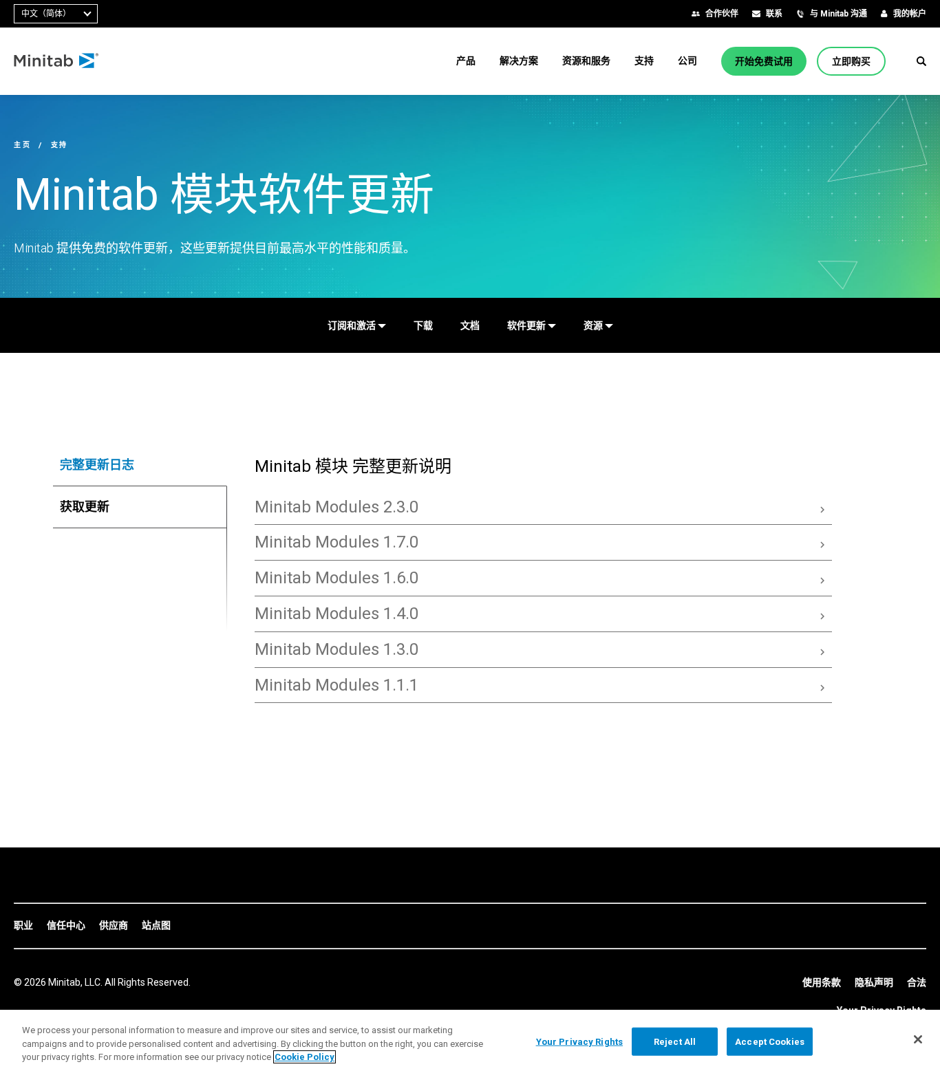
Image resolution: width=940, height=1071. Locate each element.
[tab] (140, 465)
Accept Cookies (769, 1041)
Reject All (675, 1041)
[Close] (918, 1039)
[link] (23, 926)
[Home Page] (57, 61)
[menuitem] (466, 60)
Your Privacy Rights (579, 1041)
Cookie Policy (304, 1057)
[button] (921, 61)
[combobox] (56, 13)
